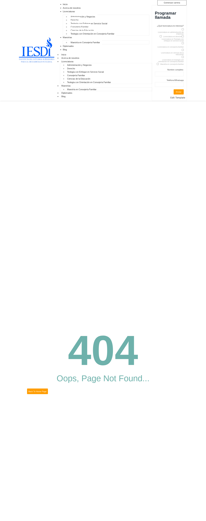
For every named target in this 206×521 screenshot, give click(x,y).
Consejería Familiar (79, 27)
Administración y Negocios (83, 16)
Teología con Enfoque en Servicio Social (89, 23)
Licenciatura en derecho (172, 36)
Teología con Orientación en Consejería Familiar (92, 34)
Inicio (63, 54)
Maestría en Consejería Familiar (85, 42)
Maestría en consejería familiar (172, 64)
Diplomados (66, 93)
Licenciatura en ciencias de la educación (172, 53)
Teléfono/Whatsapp (175, 80)
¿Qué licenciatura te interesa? (170, 26)
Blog (63, 96)
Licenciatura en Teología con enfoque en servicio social (173, 40)
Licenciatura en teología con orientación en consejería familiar (171, 60)
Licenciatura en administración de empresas (171, 33)
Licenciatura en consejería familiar (171, 47)
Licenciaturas (67, 61)
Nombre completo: (175, 70)
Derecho (74, 20)
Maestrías (66, 86)
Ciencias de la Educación (82, 30)
